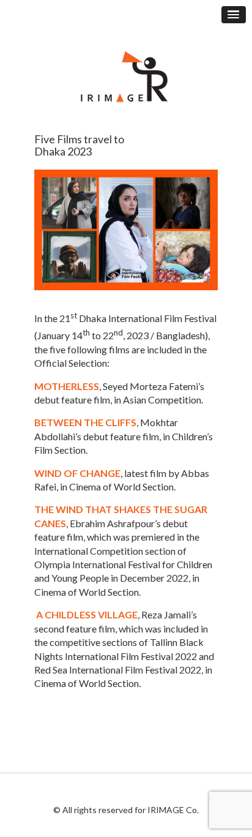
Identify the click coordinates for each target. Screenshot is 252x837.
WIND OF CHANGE (77, 473)
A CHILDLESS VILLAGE (86, 614)
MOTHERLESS (66, 386)
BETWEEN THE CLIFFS (85, 422)
